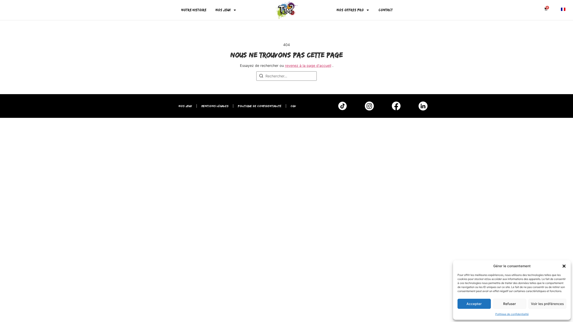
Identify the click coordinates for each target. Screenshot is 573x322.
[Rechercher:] (286, 76)
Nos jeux (223, 10)
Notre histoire (193, 10)
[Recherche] (261, 76)
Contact (385, 10)
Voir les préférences (547, 304)
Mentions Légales (215, 106)
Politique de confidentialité (512, 314)
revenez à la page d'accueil (308, 65)
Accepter (474, 304)
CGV (293, 106)
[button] (564, 266)
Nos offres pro (350, 10)
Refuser (509, 304)
